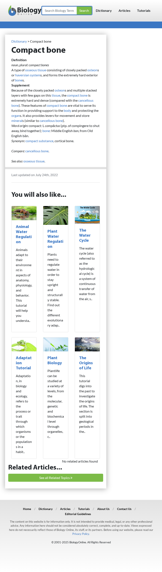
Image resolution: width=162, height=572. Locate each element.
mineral (16, 121)
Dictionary (104, 10)
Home (27, 509)
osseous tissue (35, 70)
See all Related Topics (54, 478)
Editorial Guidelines (78, 514)
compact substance (39, 141)
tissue (56, 95)
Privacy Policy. (81, 534)
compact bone (77, 95)
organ (15, 115)
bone (18, 80)
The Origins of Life (86, 363)
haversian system (27, 75)
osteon (92, 70)
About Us (103, 509)
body (67, 110)
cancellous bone (51, 121)
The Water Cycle (85, 235)
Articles (124, 10)
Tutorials (143, 10)
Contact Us (124, 509)
